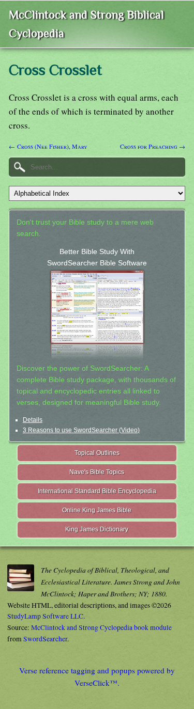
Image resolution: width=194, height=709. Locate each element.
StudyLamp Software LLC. (46, 616)
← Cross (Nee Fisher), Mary (48, 146)
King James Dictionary (96, 529)
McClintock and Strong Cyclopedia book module (101, 627)
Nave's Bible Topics (96, 472)
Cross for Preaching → (152, 146)
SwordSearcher (45, 638)
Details (32, 419)
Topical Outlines (97, 452)
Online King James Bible (96, 510)
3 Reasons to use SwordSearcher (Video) (81, 430)
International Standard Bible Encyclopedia (97, 491)
